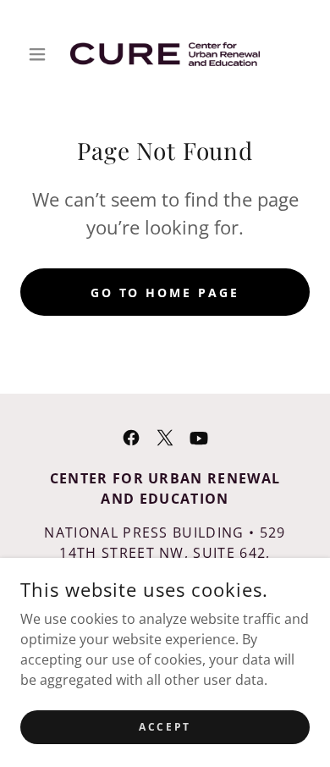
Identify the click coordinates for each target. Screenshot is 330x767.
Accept (164, 727)
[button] (41, 54)
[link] (165, 54)
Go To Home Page (165, 292)
